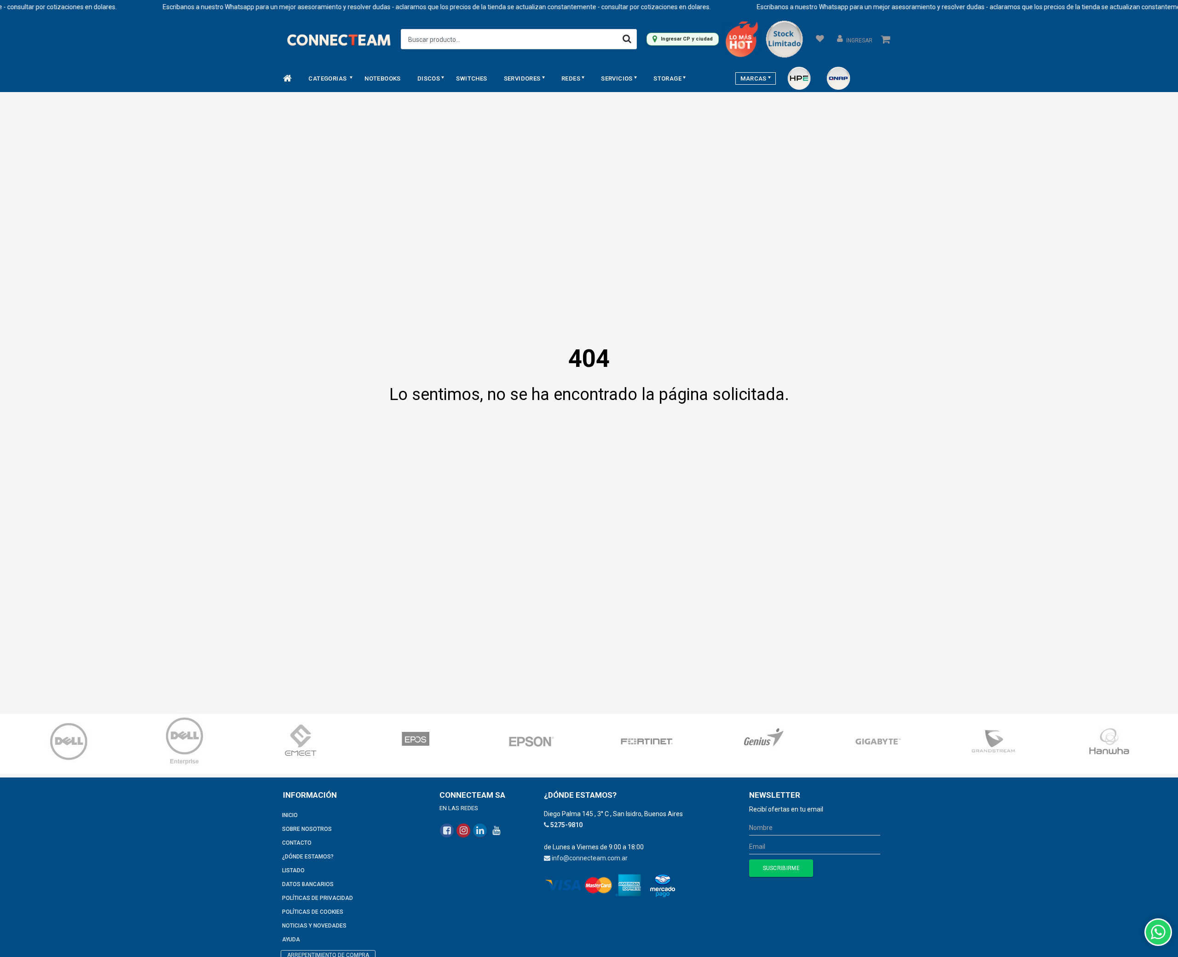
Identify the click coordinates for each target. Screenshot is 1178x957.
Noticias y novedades (314, 925)
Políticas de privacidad (317, 898)
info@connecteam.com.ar (590, 858)
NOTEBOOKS (382, 78)
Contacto (297, 843)
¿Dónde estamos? (308, 856)
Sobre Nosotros (307, 829)
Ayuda (291, 939)
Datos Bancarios (308, 884)
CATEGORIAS (328, 78)
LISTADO (293, 870)
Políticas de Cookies (312, 912)
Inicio (290, 815)
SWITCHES (471, 78)
